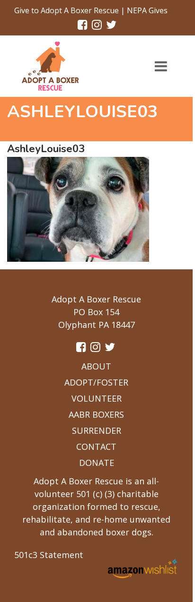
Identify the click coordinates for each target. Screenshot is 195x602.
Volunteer (96, 398)
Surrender (96, 430)
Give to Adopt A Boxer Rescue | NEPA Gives (91, 10)
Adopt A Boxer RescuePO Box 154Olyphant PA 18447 (96, 311)
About (96, 366)
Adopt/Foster (96, 382)
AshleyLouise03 (46, 149)
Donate (96, 462)
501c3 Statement (48, 554)
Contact (96, 446)
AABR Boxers (96, 414)
